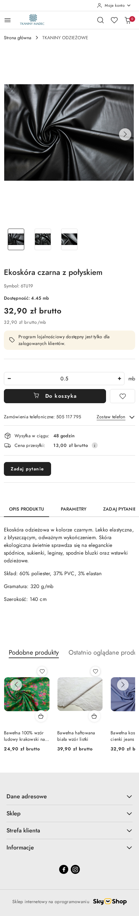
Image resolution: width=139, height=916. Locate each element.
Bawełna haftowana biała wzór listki (76, 736)
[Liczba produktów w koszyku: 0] (127, 20)
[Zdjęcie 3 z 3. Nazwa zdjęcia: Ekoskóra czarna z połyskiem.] (70, 239)
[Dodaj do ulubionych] (122, 396)
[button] (125, 134)
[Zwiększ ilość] (119, 378)
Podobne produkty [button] (34, 652)
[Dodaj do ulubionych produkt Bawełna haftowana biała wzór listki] (95, 671)
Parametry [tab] (73, 509)
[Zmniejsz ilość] (9, 378)
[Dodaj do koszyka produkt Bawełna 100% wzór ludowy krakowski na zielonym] (41, 716)
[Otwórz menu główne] (7, 20)
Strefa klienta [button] (23, 830)
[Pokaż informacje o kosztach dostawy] (94, 445)
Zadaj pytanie (27, 469)
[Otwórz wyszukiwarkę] (100, 20)
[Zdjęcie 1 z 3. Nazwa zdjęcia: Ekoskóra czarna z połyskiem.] (16, 239)
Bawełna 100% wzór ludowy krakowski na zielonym (24, 736)
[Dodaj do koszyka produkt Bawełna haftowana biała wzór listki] (94, 716)
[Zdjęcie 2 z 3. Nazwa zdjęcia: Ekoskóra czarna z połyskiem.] (43, 239)
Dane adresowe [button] (26, 796)
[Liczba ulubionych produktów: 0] (114, 20)
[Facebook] (63, 869)
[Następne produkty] (123, 685)
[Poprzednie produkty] (16, 685)
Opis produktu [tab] (26, 509)
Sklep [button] (13, 813)
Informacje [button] (20, 847)
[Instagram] (75, 869)
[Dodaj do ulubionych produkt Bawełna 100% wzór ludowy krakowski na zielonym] (42, 671)
